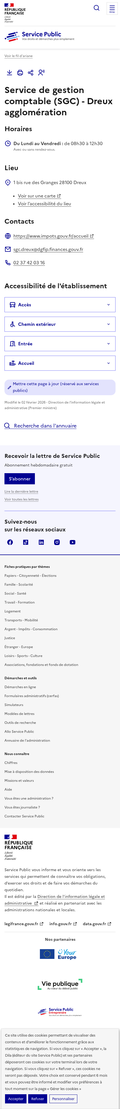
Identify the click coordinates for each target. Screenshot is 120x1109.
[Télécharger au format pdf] (9, 73)
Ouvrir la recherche (96, 7)
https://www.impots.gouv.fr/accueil (50, 236)
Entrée (25, 343)
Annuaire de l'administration (27, 740)
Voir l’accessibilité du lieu (44, 203)
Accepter (15, 1098)
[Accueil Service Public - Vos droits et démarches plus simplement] (40, 42)
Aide (8, 789)
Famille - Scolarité (18, 584)
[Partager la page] (31, 73)
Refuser (37, 1098)
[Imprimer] (20, 73)
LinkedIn (41, 542)
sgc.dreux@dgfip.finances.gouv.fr (48, 249)
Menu (112, 12)
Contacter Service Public (24, 816)
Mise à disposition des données (29, 771)
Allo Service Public (19, 731)
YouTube (72, 542)
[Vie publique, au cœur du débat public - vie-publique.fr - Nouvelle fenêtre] (60, 985)
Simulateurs (13, 704)
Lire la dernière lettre (21, 491)
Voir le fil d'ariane (18, 55)
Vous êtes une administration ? (28, 798)
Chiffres (10, 762)
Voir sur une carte (37, 195)
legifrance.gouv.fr (21, 924)
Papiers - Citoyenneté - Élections (30, 575)
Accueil (26, 363)
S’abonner (19, 478)
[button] (41, 73)
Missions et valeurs (19, 780)
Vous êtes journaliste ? (22, 807)
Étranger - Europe (18, 646)
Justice (9, 638)
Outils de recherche (20, 722)
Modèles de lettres (19, 713)
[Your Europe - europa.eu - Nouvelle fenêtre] (60, 954)
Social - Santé (15, 593)
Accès (24, 304)
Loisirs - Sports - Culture (23, 655)
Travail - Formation (19, 602)
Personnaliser (63, 1098)
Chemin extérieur (37, 324)
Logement (12, 611)
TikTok (25, 542)
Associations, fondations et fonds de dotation (41, 664)
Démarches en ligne (20, 687)
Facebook (10, 542)
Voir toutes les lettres (21, 499)
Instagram (57, 542)
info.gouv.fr (60, 924)
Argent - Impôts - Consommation (30, 629)
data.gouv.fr (94, 924)
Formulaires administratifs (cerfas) (31, 695)
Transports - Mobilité (21, 620)
